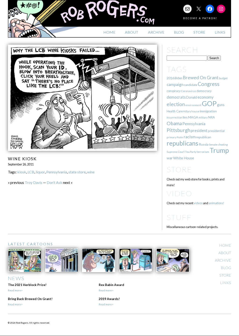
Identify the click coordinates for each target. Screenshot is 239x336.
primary (171, 137)
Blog (179, 32)
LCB (31, 172)
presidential (216, 131)
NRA (211, 117)
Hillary (187, 111)
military (203, 117)
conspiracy (173, 91)
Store (199, 32)
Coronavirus (188, 91)
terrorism (203, 152)
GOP (209, 103)
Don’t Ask (54, 182)
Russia (203, 144)
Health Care (175, 111)
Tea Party (190, 151)
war (170, 158)
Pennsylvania (56, 172)
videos (198, 203)
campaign (175, 84)
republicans (182, 143)
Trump (219, 150)
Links (220, 32)
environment (193, 105)
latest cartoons (30, 244)
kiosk (21, 172)
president (199, 130)
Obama (174, 123)
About (131, 32)
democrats (176, 97)
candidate (190, 85)
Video (179, 193)
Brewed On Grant (200, 77)
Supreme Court (176, 151)
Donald (191, 97)
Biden (178, 78)
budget (223, 78)
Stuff (179, 217)
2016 (170, 78)
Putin (180, 137)
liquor (40, 172)
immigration (208, 111)
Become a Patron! (200, 18)
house (195, 111)
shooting (223, 144)
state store (77, 172)
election (176, 104)
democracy (204, 91)
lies (185, 117)
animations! (216, 203)
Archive (156, 32)
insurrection (174, 117)
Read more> (15, 290)
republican (203, 137)
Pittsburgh (178, 130)
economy (205, 97)
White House (183, 158)
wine (91, 172)
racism (190, 136)
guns (221, 105)
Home (109, 32)
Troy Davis (33, 182)
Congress (208, 84)
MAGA (193, 117)
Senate (213, 144)
